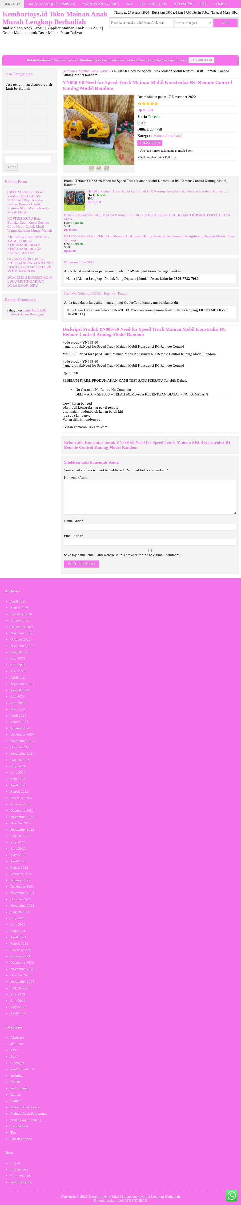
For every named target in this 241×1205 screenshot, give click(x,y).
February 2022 (21, 874)
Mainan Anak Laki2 (101, 4)
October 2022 (20, 823)
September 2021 (22, 905)
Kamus (15, 1094)
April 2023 (18, 785)
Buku (14, 1056)
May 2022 (17, 855)
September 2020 (22, 981)
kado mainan (19, 1088)
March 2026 (19, 608)
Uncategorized (21, 1139)
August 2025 (19, 652)
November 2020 (22, 969)
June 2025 (18, 665)
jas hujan (17, 1075)
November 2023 (22, 741)
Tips (203, 4)
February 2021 (21, 950)
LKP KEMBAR (136, 1200)
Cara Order (150, 143)
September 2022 (22, 829)
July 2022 (17, 842)
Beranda (12, 4)
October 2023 (20, 747)
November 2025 (22, 633)
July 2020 (17, 994)
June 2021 (18, 924)
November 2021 (22, 893)
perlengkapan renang (25, 1120)
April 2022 (18, 861)
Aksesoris (183, 4)
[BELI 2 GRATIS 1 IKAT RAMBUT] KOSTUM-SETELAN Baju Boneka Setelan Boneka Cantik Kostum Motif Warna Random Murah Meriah (29, 202)
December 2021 (22, 886)
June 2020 (18, 1000)
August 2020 (19, 988)
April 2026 (18, 601)
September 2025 (22, 646)
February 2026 (21, 614)
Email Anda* (73, 536)
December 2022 (22, 810)
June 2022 (18, 848)
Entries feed (19, 1169)
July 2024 (17, 696)
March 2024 (19, 722)
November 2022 (22, 817)
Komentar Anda (75, 478)
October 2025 (20, 639)
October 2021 (20, 899)
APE (130, 4)
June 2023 (18, 772)
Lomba (220, 4)
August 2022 (19, 836)
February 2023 (21, 798)
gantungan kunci (22, 1069)
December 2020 (22, 962)
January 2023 (20, 804)
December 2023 (22, 734)
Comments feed (21, 1176)
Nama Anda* (73, 521)
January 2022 (20, 880)
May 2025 (17, 671)
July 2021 (17, 918)
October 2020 (20, 975)
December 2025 (22, 627)
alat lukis (17, 1044)
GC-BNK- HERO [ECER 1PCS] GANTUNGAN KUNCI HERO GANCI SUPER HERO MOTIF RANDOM (29, 265)
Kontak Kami (201, 60)
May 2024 (17, 709)
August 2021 (19, 912)
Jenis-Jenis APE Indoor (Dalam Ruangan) (26, 312)
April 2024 (18, 715)
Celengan (17, 1063)
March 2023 (19, 791)
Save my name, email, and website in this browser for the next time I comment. (122, 555)
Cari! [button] (225, 23)
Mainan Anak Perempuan (52, 4)
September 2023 (22, 753)
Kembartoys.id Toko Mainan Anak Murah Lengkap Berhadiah (134, 1196)
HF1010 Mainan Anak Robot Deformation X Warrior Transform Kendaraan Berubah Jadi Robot (158, 191)
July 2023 (17, 766)
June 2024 (18, 703)
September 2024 (22, 684)
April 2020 (18, 1013)
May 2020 (17, 1007)
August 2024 (19, 690)
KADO (15, 1082)
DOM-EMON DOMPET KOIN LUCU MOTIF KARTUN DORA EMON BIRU (29, 281)
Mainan (15, 1101)
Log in (15, 1163)
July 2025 (17, 658)
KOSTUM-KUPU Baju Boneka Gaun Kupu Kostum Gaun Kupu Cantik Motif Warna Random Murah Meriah (29, 224)
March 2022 (19, 867)
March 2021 (19, 943)
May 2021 (17, 931)
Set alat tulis (153, 4)
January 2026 (20, 620)
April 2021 (18, 937)
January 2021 (20, 956)
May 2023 (17, 779)
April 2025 (18, 677)
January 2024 (20, 728)
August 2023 (19, 760)
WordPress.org (21, 1182)
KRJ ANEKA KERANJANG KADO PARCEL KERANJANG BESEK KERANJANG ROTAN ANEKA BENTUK (28, 245)
